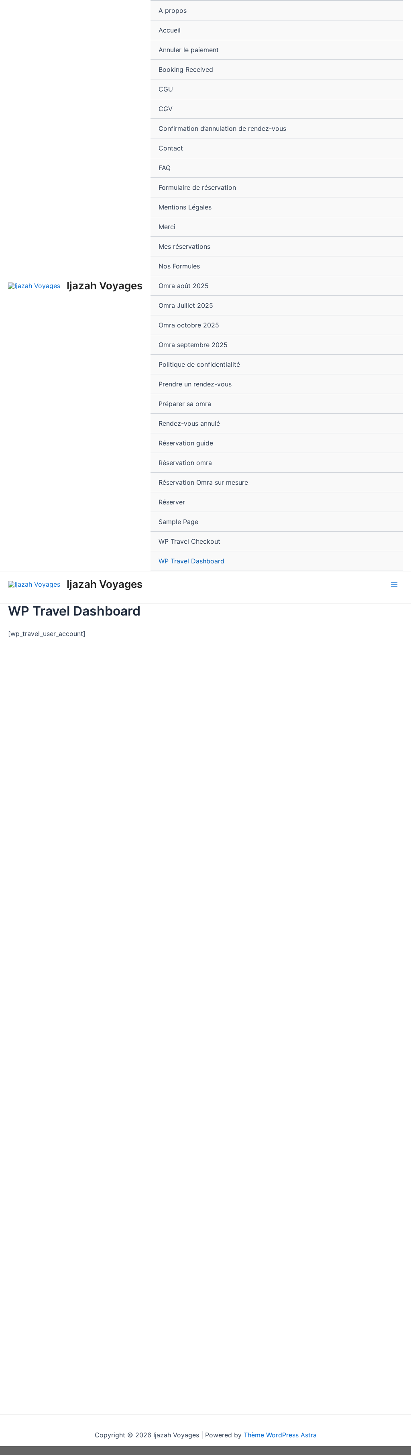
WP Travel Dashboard (191, 561)
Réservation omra (185, 463)
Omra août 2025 (184, 286)
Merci (167, 227)
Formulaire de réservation (197, 187)
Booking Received (186, 69)
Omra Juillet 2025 (186, 305)
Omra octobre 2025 (189, 325)
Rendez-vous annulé (189, 423)
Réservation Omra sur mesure (203, 482)
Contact (171, 148)
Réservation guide (186, 443)
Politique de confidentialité (199, 364)
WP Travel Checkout (189, 541)
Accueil (170, 30)
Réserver (172, 502)
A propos (173, 10)
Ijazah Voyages (104, 285)
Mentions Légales (185, 207)
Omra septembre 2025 (193, 345)
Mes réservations (184, 246)
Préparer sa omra (185, 404)
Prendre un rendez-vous (195, 384)
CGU (166, 89)
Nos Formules (179, 266)
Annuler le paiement (189, 50)
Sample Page (178, 522)
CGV (166, 109)
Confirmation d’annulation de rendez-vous (222, 128)
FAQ (165, 168)
